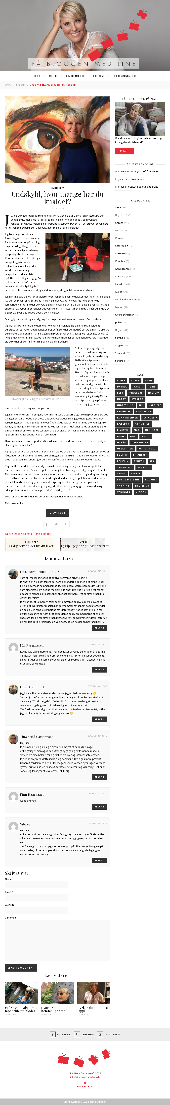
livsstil (122, 430)
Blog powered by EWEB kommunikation (85, 1101)
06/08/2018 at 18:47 (97, 644)
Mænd (118, 291)
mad (137, 430)
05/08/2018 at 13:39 (97, 823)
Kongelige (143, 411)
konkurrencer (127, 417)
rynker (139, 461)
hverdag (137, 399)
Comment (10, 917)
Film (117, 238)
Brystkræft (121, 215)
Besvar (99, 627)
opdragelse (139, 442)
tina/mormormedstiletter (39, 571)
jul (141, 405)
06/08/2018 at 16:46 (97, 686)
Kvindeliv (20, 84)
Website (10, 904)
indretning (125, 405)
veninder (123, 492)
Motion (119, 307)
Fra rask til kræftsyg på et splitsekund (136, 186)
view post (58, 512)
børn (148, 380)
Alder (118, 207)
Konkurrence (122, 268)
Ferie (152, 386)
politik (118, 322)
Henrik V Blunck (32, 687)
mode (121, 436)
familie (138, 386)
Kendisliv (120, 261)
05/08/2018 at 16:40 (97, 793)
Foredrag (99, 76)
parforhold (147, 448)
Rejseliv (122, 461)
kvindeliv (150, 417)
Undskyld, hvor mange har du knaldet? (57, 197)
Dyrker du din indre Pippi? (92, 1009)
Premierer (140, 454)
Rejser (119, 330)
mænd (145, 436)
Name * (9, 879)
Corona (119, 222)
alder (121, 380)
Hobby (121, 399)
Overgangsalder (124, 314)
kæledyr (123, 423)
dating (122, 386)
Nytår (121, 442)
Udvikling (142, 486)
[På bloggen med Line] (85, 36)
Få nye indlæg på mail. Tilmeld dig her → (30, 534)
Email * (9, 892)
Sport (121, 473)
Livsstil (119, 284)
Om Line (52, 76)
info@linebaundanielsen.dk (85, 1077)
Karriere (120, 253)
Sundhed (120, 360)
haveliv (153, 392)
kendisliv (124, 411)
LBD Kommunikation (124, 76)
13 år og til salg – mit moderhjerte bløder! (21, 1009)
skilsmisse (124, 467)
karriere (155, 405)
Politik (122, 454)
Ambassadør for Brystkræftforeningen (137, 171)
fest (120, 392)
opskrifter (125, 448)
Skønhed (120, 353)
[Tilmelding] (140, 119)
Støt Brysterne (128, 479)
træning (123, 486)
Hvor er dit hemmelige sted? (54, 1009)
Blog (37, 76)
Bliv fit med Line (75, 76)
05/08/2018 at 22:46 (97, 735)
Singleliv (119, 345)
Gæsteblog (121, 245)
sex (152, 461)
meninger (152, 430)
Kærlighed (142, 423)
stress (135, 473)
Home (8, 84)
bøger (135, 380)
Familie (119, 230)
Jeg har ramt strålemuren (129, 179)
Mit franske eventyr (126, 299)
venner (141, 492)
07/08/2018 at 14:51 (97, 570)
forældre (136, 392)
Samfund (120, 337)
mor (133, 436)
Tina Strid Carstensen (37, 737)
